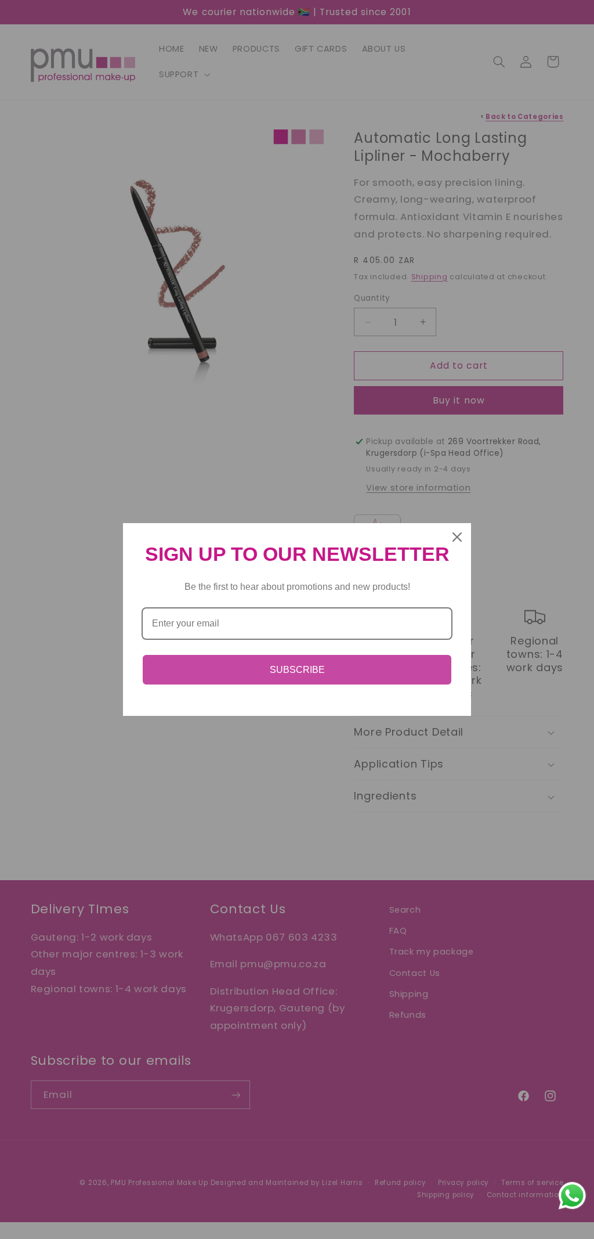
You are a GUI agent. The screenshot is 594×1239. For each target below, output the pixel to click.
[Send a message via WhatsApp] (572, 1196)
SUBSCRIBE (297, 670)
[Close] (457, 537)
